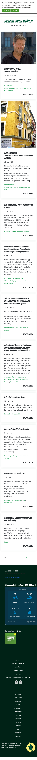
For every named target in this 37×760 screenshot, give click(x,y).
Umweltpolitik (16, 231)
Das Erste (18, 88)
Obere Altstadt (22, 187)
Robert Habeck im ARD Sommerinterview (12, 70)
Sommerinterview (10, 91)
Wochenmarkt (9, 283)
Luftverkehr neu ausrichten (14, 473)
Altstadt (7, 187)
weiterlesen (28, 95)
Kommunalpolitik (9, 185)
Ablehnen (15, 10)
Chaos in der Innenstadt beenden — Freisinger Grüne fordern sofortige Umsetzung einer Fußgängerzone (17, 249)
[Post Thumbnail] (18, 48)
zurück (6, 558)
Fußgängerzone (15, 281)
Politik (23, 500)
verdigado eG (12, 747)
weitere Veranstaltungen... (13, 577)
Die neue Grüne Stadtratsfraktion (16, 429)
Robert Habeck (26, 88)
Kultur (6, 542)
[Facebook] (16, 682)
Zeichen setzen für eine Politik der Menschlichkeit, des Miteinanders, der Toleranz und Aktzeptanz (17, 301)
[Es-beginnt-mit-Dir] (10, 638)
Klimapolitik (7, 231)
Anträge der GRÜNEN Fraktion (12, 377)
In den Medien (8, 86)
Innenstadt (14, 187)
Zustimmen (6, 10)
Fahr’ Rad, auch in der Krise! (14, 397)
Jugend (24, 377)
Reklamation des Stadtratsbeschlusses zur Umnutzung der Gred (18, 155)
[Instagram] (20, 682)
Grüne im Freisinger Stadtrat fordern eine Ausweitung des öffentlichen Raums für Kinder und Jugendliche (18, 348)
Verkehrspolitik (24, 231)
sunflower (15, 745)
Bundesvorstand (9, 88)
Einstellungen (20, 7)
